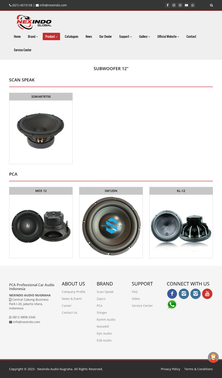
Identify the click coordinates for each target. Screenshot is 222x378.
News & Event (72, 299)
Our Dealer (105, 36)
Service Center (22, 50)
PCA (99, 306)
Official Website (167, 36)
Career (67, 306)
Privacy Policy (170, 369)
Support (124, 36)
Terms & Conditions (198, 369)
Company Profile (73, 292)
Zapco (101, 299)
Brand (32, 36)
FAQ (135, 292)
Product (50, 36)
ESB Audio (104, 340)
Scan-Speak (105, 292)
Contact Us (69, 312)
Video (136, 299)
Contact (191, 36)
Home (17, 36)
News (89, 36)
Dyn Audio (104, 333)
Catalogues (71, 36)
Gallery (143, 36)
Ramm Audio (106, 319)
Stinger (102, 312)
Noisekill (103, 326)
